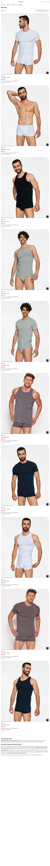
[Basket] (48, 2)
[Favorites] (46, 2)
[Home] (21, 1)
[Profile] (43, 2)
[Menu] (1, 2)
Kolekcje (8, 4)
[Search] (40, 2)
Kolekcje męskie (14, 4)
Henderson (3, 4)
